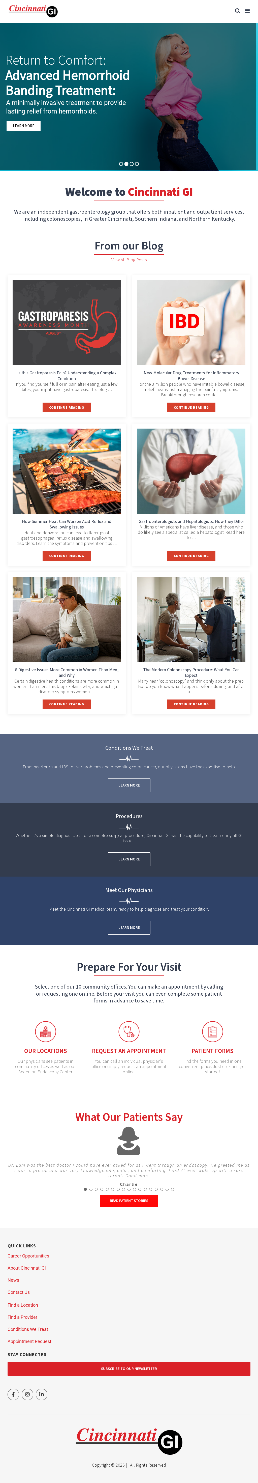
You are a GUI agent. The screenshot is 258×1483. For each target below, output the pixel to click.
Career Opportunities (28, 1255)
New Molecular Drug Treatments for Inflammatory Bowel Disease (191, 376)
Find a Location (23, 1305)
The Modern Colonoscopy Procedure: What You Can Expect (191, 673)
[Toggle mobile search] (237, 10)
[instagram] (27, 1394)
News (13, 1280)
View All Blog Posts (129, 260)
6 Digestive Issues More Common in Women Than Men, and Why (66, 673)
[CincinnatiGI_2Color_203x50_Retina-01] (129, 1430)
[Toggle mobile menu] (247, 10)
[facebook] (13, 1394)
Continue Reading (70, 408)
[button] (85, 1189)
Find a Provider (22, 1317)
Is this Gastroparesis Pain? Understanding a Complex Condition (66, 376)
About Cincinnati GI (27, 1268)
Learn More (26, 128)
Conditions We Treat (28, 1329)
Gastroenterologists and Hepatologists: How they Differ (191, 521)
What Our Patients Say (129, 1117)
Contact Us (19, 1292)
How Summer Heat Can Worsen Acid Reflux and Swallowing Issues (66, 524)
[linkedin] (41, 1394)
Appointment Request (29, 1341)
